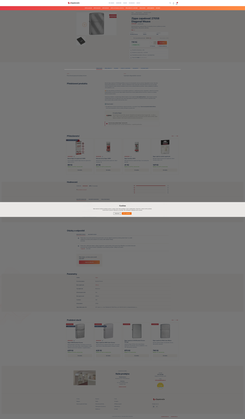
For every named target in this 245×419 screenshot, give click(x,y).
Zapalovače (142, 8)
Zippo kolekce (97, 8)
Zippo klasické (88, 8)
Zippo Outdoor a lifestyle (117, 8)
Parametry (135, 68)
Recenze (116, 68)
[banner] (73, 3)
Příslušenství (108, 68)
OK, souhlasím (126, 213)
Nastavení (117, 213)
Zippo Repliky (105, 8)
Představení (99, 68)
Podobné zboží (144, 68)
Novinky (158, 8)
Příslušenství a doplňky (132, 8)
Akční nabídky (150, 8)
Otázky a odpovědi (125, 68)
